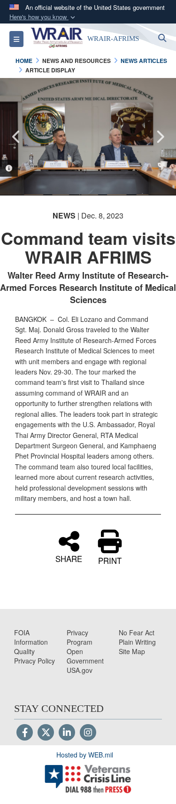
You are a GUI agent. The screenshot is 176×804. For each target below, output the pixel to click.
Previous (16, 136)
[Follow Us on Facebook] (24, 733)
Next (159, 136)
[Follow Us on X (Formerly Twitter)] (46, 733)
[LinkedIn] (67, 733)
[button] (43, 17)
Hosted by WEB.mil (84, 754)
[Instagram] (88, 733)
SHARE (68, 557)
